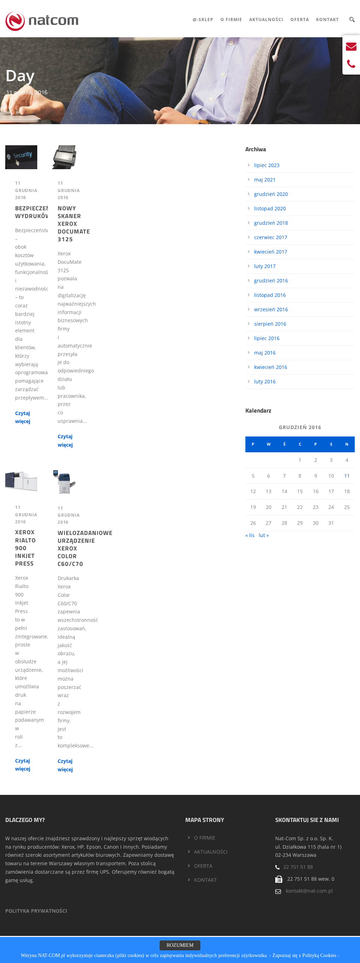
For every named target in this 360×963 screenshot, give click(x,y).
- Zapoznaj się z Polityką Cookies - (304, 955)
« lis (250, 535)
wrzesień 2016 (271, 309)
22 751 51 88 (298, 866)
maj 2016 (265, 352)
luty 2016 (265, 381)
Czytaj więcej (22, 417)
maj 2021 (265, 179)
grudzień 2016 (271, 280)
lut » (264, 535)
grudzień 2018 (271, 222)
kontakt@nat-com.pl (309, 890)
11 (347, 475)
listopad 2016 (270, 295)
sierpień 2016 (270, 323)
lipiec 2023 (266, 165)
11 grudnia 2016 (26, 190)
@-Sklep (203, 20)
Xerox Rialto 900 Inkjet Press (25, 548)
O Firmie (231, 20)
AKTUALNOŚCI (210, 851)
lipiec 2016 (266, 338)
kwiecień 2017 (270, 251)
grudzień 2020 (271, 194)
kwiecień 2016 (270, 367)
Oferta (299, 20)
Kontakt (327, 20)
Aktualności (266, 20)
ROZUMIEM (180, 945)
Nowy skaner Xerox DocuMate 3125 (74, 224)
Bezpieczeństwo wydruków (41, 212)
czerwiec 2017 (270, 237)
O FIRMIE (204, 837)
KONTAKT (205, 879)
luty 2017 (265, 266)
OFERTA (203, 865)
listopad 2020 (270, 208)
